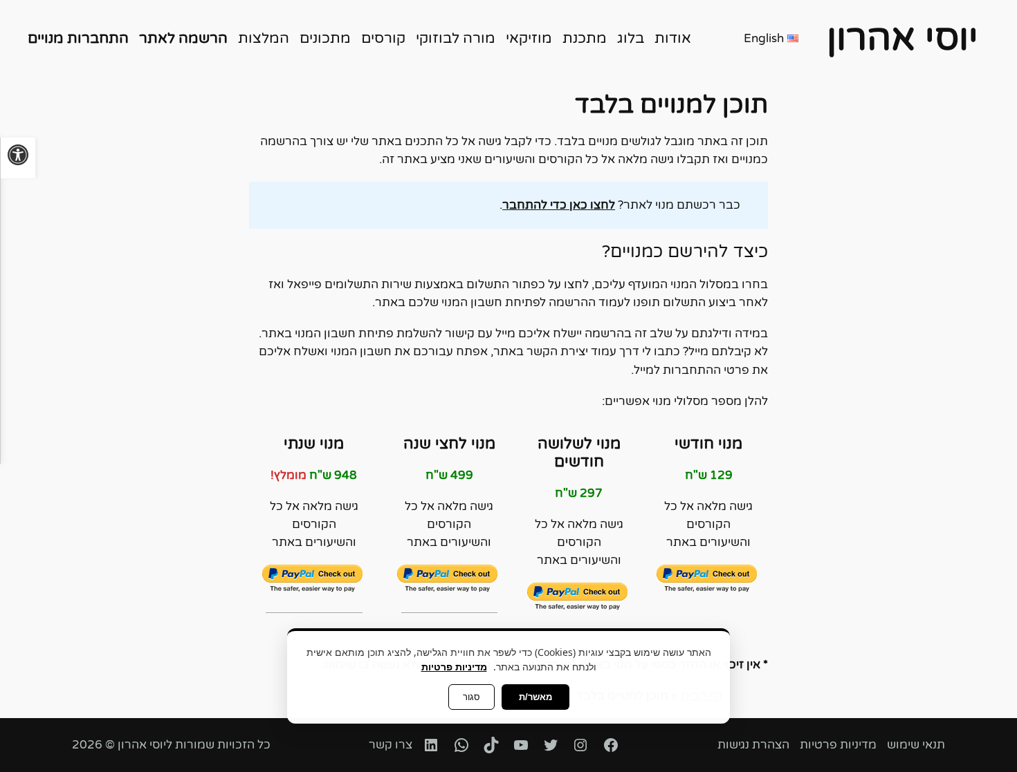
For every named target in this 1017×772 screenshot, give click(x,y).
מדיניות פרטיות (454, 666)
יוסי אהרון (902, 38)
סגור (471, 697)
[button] (17, 158)
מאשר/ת (535, 697)
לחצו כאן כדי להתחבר (558, 205)
